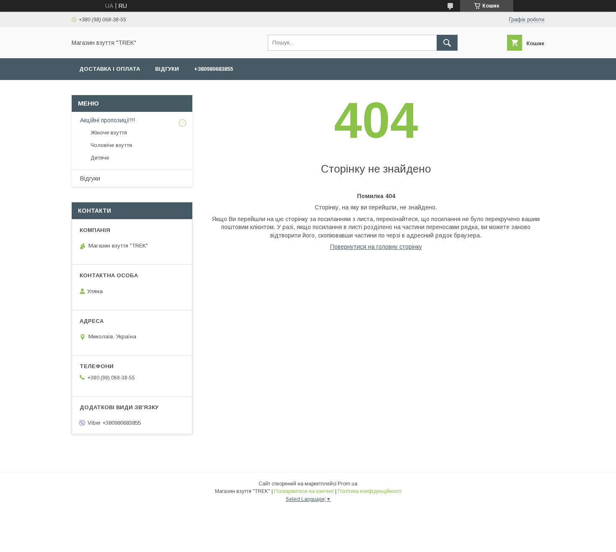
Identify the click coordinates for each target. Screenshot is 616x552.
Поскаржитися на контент (304, 491)
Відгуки (167, 69)
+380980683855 (213, 69)
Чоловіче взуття (111, 145)
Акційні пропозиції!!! (107, 120)
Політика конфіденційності (369, 491)
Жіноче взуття (109, 132)
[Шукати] (447, 43)
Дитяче (100, 158)
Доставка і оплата (109, 69)
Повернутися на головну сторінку (376, 246)
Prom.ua (347, 484)
